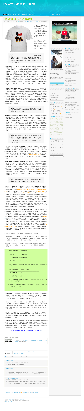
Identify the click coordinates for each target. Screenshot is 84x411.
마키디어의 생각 (9, 361)
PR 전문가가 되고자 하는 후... (72, 108)
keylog (19, 14)
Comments (21, 353)
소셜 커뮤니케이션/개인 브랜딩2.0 (31, 21)
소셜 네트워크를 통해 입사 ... (71, 98)
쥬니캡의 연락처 (53, 93)
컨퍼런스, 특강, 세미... (54, 95)
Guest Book (31, 14)
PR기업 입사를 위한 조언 (12, 378)
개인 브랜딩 (20, 351)
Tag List (14, 14)
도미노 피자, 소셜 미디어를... (71, 91)
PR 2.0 (56, 122)
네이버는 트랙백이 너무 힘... (72, 105)
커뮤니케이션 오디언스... (70, 54)
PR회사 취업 (15, 351)
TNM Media (21, 399)
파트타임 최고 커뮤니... (69, 52)
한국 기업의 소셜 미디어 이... (71, 101)
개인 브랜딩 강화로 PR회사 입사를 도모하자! (18, 19)
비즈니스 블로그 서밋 (56, 127)
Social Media (55, 121)
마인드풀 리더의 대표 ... (70, 61)
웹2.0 (58, 125)
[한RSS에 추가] (41, 330)
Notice (9, 14)
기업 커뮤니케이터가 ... (69, 50)
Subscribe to (8, 401)
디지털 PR (57, 127)
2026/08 (57, 140)
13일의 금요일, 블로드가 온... (71, 94)
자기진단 (29, 351)
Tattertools (11, 399)
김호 (54, 127)
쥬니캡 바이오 (53, 90)
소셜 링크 (54, 131)
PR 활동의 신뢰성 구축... (70, 59)
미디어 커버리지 (53, 99)
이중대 (54, 132)
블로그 (55, 120)
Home (5, 14)
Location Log (24, 14)
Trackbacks (15, 353)
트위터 (60, 121)
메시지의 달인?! (9, 368)
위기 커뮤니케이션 (54, 135)
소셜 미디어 (54, 118)
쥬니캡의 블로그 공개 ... (55, 97)
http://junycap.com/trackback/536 (20, 356)
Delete (28, 362)
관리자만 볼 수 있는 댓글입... (71, 67)
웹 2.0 (60, 125)
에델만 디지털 (56, 129)
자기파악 (34, 351)
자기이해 (25, 351)
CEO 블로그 (58, 131)
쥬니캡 (58, 120)
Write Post (58, 14)
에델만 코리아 (53, 125)
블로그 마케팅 (60, 124)
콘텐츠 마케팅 (60, 134)
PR (61, 120)
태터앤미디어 (59, 132)
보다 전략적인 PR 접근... (70, 57)
